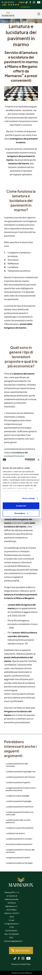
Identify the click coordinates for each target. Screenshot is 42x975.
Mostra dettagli (28, 498)
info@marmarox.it (11, 923)
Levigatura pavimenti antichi (18, 857)
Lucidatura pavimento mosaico (19, 839)
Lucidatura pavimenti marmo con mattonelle (20, 813)
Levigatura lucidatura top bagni (19, 863)
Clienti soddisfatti (16, 4)
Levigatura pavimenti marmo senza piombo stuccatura (20, 789)
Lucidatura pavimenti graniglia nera (20, 771)
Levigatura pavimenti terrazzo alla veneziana (20, 850)
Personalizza (19, 513)
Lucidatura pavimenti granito (18, 782)
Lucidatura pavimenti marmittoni (19, 806)
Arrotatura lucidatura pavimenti (19, 844)
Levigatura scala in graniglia (17, 795)
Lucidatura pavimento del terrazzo (20, 777)
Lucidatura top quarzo (15, 833)
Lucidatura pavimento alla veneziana (17, 764)
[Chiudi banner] (38, 459)
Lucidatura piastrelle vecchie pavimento (18, 821)
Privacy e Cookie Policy (21, 964)
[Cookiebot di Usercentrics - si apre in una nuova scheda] (26, 459)
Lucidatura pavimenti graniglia (18, 801)
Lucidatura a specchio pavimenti (19, 828)
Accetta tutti (21, 506)
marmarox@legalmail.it (13, 941)
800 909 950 (23, 950)
